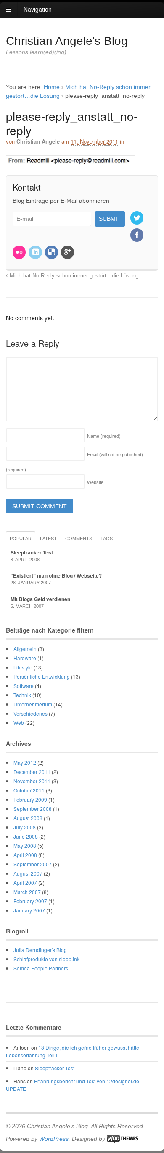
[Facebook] (137, 235)
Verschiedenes (30, 713)
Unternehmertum (32, 704)
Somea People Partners (40, 968)
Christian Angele (38, 141)
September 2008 (32, 808)
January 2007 (29, 910)
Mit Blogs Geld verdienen (40, 599)
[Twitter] (137, 218)
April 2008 (25, 854)
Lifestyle (22, 667)
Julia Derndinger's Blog (40, 949)
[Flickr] (20, 252)
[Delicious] (52, 252)
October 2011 (29, 790)
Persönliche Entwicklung (41, 676)
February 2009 (30, 799)
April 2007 (25, 882)
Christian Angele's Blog (67, 40)
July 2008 (24, 827)
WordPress (54, 1138)
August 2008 (27, 817)
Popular (21, 538)
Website (95, 482)
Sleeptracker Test (32, 552)
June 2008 (25, 836)
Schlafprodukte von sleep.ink (46, 958)
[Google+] (68, 252)
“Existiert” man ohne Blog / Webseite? (56, 575)
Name (104, 436)
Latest (48, 538)
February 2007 (30, 901)
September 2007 (32, 864)
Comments (78, 538)
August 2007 (27, 873)
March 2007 (27, 891)
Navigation (38, 9)
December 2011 (31, 771)
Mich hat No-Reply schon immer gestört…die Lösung (73, 276)
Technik (22, 694)
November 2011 (31, 780)
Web (18, 722)
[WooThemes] (122, 1138)
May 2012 (24, 762)
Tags (107, 538)
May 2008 (24, 845)
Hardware (24, 657)
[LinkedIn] (36, 252)
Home (52, 87)
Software (23, 685)
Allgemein (25, 648)
